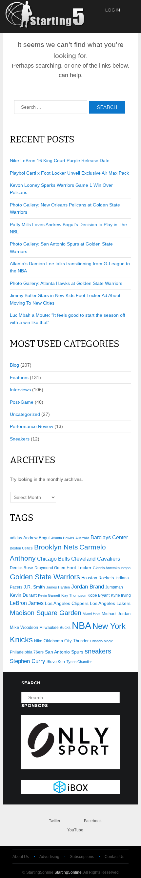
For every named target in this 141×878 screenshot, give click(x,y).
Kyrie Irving (121, 595)
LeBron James (27, 603)
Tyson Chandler (79, 662)
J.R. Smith (34, 586)
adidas (16, 538)
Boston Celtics (21, 548)
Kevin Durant (23, 595)
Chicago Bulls (53, 559)
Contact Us (114, 856)
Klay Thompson (73, 595)
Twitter (54, 821)
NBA (81, 625)
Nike (38, 641)
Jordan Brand (87, 587)
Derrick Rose (21, 568)
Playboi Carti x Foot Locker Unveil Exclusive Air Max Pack (69, 173)
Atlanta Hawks (62, 538)
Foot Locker (79, 567)
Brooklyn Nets (56, 547)
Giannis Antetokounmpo (112, 568)
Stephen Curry (27, 661)
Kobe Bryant (99, 595)
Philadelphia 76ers (27, 652)
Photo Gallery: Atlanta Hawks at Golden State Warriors (66, 283)
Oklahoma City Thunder (66, 640)
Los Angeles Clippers (67, 603)
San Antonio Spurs (64, 652)
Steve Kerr (56, 661)
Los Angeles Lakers (110, 603)
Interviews (20, 389)
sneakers (98, 651)
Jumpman (114, 587)
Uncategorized (25, 414)
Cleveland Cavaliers (95, 558)
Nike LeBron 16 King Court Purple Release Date (60, 160)
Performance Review (31, 426)
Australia (82, 538)
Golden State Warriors (45, 577)
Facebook (93, 821)
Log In (112, 9)
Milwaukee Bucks (54, 627)
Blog (14, 365)
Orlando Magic (101, 641)
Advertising (49, 856)
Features (19, 377)
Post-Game (21, 402)
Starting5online (68, 872)
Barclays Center (109, 537)
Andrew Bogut (36, 537)
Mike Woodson (24, 627)
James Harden (58, 587)
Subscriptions (82, 856)
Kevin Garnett (49, 595)
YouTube (75, 830)
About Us (20, 856)
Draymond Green (49, 568)
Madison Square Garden (45, 612)
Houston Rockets (97, 577)
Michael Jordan (116, 613)
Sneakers (20, 438)
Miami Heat (91, 614)
